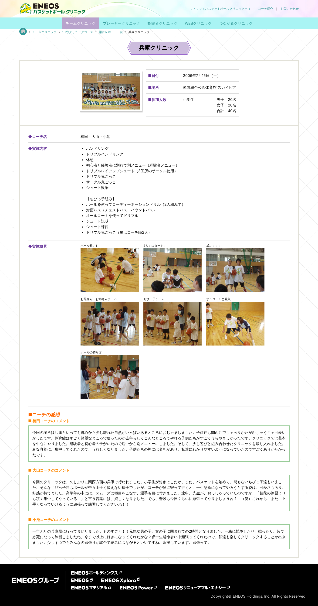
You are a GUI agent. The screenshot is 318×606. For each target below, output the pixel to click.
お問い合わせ (290, 8)
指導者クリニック (162, 23)
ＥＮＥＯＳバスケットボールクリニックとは (220, 8)
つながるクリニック (236, 23)
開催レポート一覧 (111, 32)
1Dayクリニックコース (77, 32)
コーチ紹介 (265, 8)
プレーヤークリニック (121, 23)
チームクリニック (80, 23)
